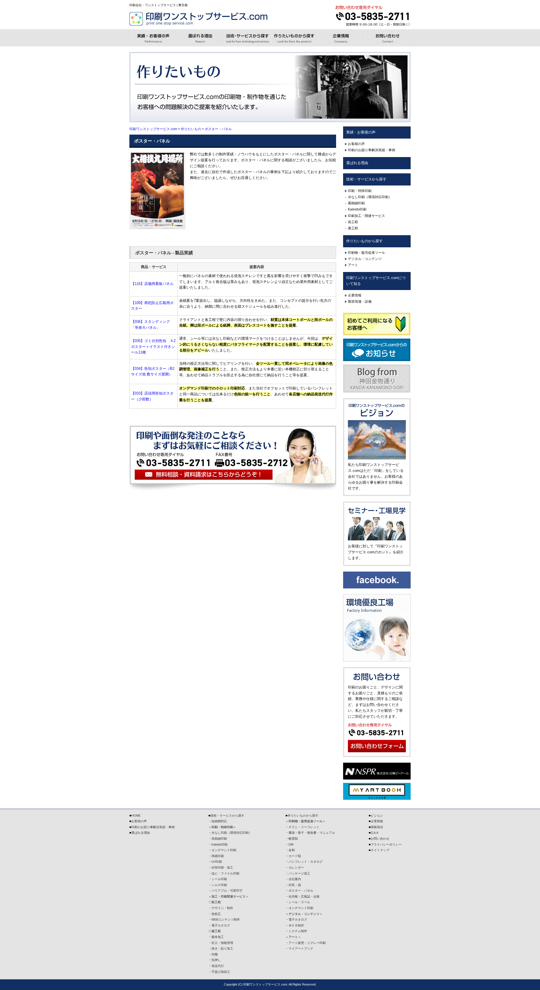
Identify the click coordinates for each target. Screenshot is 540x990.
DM (291, 844)
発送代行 (218, 966)
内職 (215, 954)
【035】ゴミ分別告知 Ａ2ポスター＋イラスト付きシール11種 (153, 347)
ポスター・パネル (218, 129)
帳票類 (293, 838)
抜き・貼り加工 (222, 948)
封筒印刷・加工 (222, 867)
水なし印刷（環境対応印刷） (370, 197)
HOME (136, 815)
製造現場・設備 (360, 301)
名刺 (292, 850)
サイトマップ (380, 850)
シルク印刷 (219, 885)
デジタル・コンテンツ (365, 259)
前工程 (353, 222)
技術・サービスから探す (366, 179)
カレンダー (296, 867)
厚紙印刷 (218, 856)
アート (353, 265)
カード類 (295, 856)
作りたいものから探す (364, 241)
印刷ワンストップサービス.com (153, 129)
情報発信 (377, 827)
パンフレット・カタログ (306, 861)
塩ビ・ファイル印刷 (225, 873)
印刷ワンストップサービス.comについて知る (376, 281)
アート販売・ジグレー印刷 (307, 942)
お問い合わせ (380, 838)
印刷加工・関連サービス (366, 216)
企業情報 (354, 295)
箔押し (216, 960)
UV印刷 (217, 861)
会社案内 (295, 879)
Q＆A (374, 832)
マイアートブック (301, 948)
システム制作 (298, 931)
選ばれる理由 (357, 163)
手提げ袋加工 (221, 971)
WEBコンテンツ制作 (226, 919)
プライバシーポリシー (386, 844)
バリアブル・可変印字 (227, 890)
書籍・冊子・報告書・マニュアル (312, 832)
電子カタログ (221, 925)
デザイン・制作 (222, 908)
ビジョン (377, 815)
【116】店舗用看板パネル (152, 284)
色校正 (216, 914)
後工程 (353, 228)
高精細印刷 (356, 203)
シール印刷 (219, 879)
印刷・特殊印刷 (360, 191)
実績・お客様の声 (360, 132)
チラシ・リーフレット (304, 827)
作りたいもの (191, 129)
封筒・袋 (295, 885)
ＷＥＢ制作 (296, 925)
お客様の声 (356, 144)
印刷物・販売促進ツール (366, 253)
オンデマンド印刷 (224, 850)
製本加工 (218, 937)
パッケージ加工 (299, 873)
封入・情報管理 (222, 942)
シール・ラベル (299, 902)
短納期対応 (219, 821)
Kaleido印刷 (357, 209)
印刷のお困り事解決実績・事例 (371, 150)
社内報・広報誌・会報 (304, 896)
